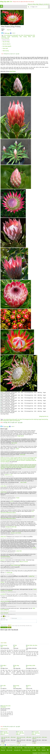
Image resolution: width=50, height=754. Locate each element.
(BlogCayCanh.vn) (43, 416)
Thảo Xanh (5, 48)
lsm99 (17, 448)
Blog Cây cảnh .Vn (6, 1)
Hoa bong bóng (17, 688)
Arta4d (34, 547)
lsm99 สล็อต (3, 486)
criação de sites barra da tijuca (13, 467)
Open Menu (1, 6)
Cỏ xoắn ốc (3, 688)
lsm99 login (22, 454)
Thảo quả (15, 648)
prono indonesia (4, 612)
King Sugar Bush (8, 36)
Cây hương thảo (5, 648)
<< (1, 616)
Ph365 (17, 497)
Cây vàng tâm (16, 668)
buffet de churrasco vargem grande (9, 457)
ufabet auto (3, 536)
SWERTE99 (3, 492)
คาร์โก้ (11, 501)
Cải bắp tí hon (4, 668)
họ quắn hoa (11, 420)
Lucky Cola (19, 551)
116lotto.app (9, 572)
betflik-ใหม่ (31, 576)
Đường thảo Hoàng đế (22, 36)
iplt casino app (12, 526)
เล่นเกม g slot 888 (4, 601)
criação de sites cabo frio (30, 464)
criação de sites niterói (17, 466)
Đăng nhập (35, 4)
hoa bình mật (32, 419)
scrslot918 (2, 594)
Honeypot (28, 35)
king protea (12, 35)
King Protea (12, 71)
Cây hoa (9, 29)
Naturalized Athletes (5, 556)
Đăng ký (30, 4)
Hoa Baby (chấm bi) (31, 668)
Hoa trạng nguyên (6, 46)
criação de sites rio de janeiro (16, 464)
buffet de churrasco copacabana (24, 460)
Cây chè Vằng (5, 41)
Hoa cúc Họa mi (6, 44)
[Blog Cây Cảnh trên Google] (7, 33)
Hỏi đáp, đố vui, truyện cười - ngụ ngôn (10, 53)
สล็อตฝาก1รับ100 (23, 561)
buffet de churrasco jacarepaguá (26, 457)
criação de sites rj (4, 464)
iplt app (7, 526)
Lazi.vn (13, 33)
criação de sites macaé (6, 466)
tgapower (2, 560)
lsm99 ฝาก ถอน (8, 474)
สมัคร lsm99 (23, 482)
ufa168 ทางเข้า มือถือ (16, 533)
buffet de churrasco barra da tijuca (22, 459)
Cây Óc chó (29, 688)
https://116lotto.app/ (15, 565)
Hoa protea (7, 35)
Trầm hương (5, 50)
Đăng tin (41, 4)
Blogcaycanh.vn (45, 753)
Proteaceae (6, 38)
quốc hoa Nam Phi (20, 35)
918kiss (2, 582)
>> (8, 616)
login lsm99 (14, 443)
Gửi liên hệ (46, 4)
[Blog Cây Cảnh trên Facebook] (11, 33)
